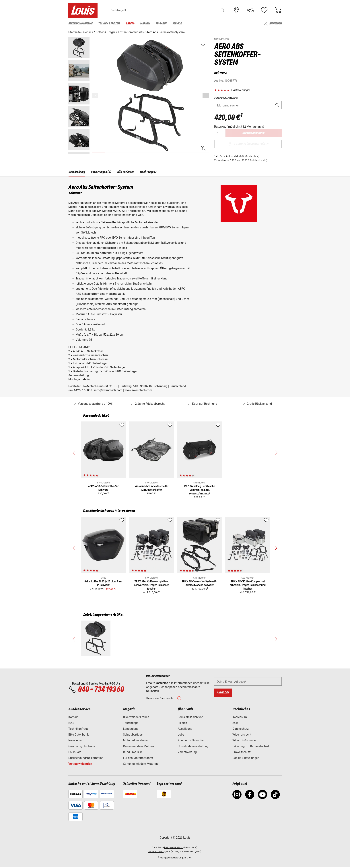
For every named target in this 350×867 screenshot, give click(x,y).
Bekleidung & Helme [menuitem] (80, 23)
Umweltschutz (241, 752)
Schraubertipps (133, 734)
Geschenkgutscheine (81, 746)
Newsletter (75, 740)
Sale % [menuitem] (130, 23)
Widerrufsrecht (241, 734)
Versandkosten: (222, 160)
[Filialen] (236, 10)
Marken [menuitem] (145, 23)
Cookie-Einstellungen (245, 758)
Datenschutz (240, 728)
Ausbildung (185, 728)
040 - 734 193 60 (101, 690)
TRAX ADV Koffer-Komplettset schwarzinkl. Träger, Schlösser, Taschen (151, 585)
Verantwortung (187, 752)
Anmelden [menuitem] (275, 23)
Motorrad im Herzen (136, 740)
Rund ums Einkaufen (191, 740)
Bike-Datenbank (78, 734)
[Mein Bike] (250, 10)
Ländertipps (130, 728)
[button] (222, 10)
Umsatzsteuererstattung (193, 746)
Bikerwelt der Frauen (136, 717)
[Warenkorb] (278, 10)
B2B (71, 723)
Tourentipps (130, 723)
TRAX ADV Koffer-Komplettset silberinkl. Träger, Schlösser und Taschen (248, 585)
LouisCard (74, 752)
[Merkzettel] (264, 10)
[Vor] (206, 95)
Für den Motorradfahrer (138, 758)
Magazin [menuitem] (161, 23)
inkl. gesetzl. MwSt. (235, 156)
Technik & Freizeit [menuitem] (109, 23)
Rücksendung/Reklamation (85, 758)
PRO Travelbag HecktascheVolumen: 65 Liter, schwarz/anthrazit (199, 490)
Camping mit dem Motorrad (141, 763)
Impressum (239, 717)
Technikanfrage (78, 728)
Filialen (182, 723)
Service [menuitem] (177, 23)
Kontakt (73, 717)
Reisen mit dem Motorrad (139, 746)
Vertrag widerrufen (80, 763)
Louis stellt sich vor (190, 717)
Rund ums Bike (132, 752)
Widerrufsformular (244, 740)
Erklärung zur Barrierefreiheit (250, 746)
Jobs (181, 734)
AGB (235, 723)
